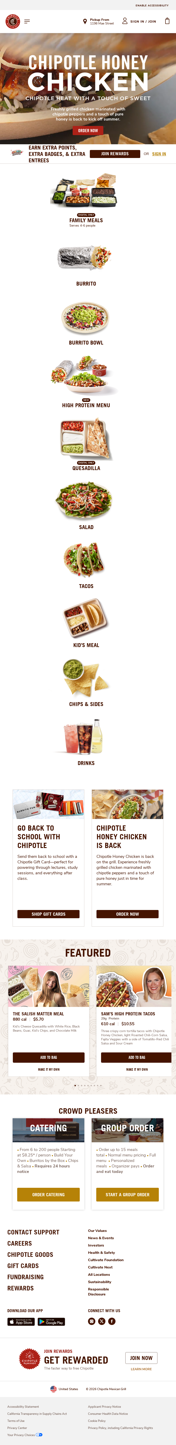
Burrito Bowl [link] (86, 342)
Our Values (97, 1230)
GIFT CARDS (23, 1265)
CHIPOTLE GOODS (30, 1254)
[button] (75, 1085)
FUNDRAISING (25, 1277)
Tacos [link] (86, 586)
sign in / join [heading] (143, 21)
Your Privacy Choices (21, 1435)
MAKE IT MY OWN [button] (49, 1069)
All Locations (99, 1274)
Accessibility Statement (23, 1407)
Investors (96, 1245)
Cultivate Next (100, 1267)
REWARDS (20, 1288)
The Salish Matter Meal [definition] (38, 1014)
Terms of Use (16, 1421)
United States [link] (68, 1389)
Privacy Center (17, 1428)
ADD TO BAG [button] (48, 1057)
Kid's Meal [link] (86, 645)
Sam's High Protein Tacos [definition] (128, 1014)
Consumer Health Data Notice (108, 1414)
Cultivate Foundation (106, 1260)
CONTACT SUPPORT (33, 1232)
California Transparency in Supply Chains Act (37, 1414)
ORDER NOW (88, 130)
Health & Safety (101, 1252)
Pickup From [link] (99, 20)
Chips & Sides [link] (86, 704)
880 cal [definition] (20, 1019)
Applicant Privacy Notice (104, 1407)
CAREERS (19, 1243)
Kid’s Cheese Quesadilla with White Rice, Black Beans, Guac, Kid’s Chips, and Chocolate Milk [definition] (47, 1029)
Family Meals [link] (86, 220)
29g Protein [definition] (110, 1018)
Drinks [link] (86, 763)
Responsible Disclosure (98, 1292)
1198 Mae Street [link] (102, 24)
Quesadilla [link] (86, 468)
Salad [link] (86, 527)
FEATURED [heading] (88, 952)
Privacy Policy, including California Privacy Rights (120, 1428)
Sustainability (99, 1281)
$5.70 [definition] (38, 1019)
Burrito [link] (86, 283)
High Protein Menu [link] (86, 405)
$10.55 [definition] (128, 1024)
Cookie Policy (97, 1421)
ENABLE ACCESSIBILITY (152, 5)
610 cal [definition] (108, 1024)
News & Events (101, 1238)
